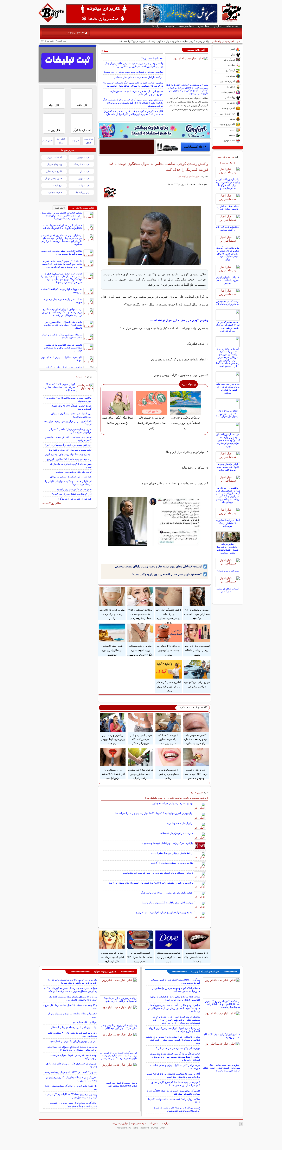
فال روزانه (54, 130)
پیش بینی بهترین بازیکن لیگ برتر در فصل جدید (73, 1041)
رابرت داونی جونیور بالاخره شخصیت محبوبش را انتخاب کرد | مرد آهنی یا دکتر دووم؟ (72, 981)
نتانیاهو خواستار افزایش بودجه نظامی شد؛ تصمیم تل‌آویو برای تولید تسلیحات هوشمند (63, 347)
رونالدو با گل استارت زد (85, 1022)
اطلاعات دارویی (54, 157)
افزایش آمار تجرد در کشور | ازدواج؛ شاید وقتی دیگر (166, 892)
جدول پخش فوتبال (53, 178)
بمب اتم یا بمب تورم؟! (152, 58)
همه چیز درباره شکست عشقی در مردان (70, 476)
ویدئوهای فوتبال (54, 164)
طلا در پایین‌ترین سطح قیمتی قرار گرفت (172, 862)
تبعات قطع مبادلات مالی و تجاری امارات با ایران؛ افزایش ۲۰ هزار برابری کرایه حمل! (175, 998)
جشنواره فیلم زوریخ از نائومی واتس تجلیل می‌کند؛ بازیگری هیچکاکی (119, 1027)
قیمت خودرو (83, 157)
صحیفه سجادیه (55, 192)
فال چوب (74, 140)
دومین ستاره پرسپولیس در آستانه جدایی (172, 803)
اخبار (239, 41)
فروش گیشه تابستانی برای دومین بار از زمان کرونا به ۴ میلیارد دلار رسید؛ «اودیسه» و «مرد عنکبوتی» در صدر (118, 1055)
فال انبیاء (54, 105)
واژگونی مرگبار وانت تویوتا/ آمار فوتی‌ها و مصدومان (167, 843)
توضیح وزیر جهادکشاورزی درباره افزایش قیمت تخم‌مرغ (164, 912)
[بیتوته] (51, 21)
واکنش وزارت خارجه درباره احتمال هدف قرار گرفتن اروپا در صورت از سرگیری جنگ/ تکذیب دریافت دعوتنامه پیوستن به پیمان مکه (228, 495)
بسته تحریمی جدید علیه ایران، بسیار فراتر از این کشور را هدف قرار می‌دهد (228, 388)
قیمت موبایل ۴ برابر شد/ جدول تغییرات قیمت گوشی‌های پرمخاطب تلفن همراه (177, 1109)
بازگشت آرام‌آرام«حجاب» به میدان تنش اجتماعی (138, 77)
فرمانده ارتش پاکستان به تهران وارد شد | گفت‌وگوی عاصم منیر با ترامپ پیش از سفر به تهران (228, 440)
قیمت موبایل (83, 178)
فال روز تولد (61, 140)
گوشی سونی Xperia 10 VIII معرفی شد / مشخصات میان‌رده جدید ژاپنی (59, 387)
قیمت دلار (84, 171)
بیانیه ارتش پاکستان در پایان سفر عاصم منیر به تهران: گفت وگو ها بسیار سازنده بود (228, 184)
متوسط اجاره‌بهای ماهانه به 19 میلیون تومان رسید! (167, 902)
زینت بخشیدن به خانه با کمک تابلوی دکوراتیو (69, 459)
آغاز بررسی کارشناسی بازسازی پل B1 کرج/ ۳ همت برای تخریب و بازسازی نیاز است (173, 1075)
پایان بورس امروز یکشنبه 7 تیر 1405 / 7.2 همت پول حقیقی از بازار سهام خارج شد (151, 882)
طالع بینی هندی (89, 140)
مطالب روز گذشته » (52, 503)
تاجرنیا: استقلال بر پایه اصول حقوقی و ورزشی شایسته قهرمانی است (157, 872)
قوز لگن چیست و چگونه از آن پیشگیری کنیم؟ (68, 445)
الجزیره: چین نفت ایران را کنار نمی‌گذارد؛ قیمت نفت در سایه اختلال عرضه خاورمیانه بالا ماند (221, 1067)
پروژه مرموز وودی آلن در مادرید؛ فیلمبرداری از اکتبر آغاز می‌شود (120, 999)
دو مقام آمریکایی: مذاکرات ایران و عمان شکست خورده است (61, 336)
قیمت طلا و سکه (81, 164)
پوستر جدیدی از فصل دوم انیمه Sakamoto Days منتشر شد (121, 1084)
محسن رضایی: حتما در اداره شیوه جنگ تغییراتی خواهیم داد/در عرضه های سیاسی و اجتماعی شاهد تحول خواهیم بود (133, 84)
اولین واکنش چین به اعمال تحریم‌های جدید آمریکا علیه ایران (228, 467)
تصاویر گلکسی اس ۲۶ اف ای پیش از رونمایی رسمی (70, 1072)
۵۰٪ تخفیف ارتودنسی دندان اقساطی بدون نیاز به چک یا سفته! (167, 574)
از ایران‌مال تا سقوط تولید (180, 823)
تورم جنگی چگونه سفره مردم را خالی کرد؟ (178, 1048)
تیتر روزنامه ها (82, 192)
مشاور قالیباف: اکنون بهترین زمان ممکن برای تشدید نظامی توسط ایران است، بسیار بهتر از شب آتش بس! (61, 215)
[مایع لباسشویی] (154, 130)
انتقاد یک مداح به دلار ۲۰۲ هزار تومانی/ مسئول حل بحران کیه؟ (227, 413)
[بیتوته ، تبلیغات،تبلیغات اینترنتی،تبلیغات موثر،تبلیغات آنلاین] (103, 13)
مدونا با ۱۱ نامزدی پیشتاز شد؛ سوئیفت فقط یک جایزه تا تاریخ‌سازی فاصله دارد (73, 998)
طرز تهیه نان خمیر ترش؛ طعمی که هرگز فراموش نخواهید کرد (70, 431)
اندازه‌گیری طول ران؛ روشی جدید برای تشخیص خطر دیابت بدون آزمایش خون (73, 1104)
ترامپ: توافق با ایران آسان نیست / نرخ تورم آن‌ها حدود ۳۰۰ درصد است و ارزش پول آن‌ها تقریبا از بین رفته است (62, 312)
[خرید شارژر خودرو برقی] (183, 147)
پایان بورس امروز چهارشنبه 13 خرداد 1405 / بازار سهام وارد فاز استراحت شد (153, 813)
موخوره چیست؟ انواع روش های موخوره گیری (68, 454)
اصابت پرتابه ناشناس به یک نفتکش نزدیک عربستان (228, 523)
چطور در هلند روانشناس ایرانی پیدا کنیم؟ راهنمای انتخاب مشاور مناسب (228, 548)
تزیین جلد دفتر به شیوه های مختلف (73, 471)
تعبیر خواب (47, 140)
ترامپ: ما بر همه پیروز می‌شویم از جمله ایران (227, 302)
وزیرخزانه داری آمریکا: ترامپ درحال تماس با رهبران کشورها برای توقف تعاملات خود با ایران (227, 253)
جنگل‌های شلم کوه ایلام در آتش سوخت (228, 228)
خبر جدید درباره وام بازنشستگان (176, 833)
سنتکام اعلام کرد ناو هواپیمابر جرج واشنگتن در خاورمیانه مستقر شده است (176, 990)
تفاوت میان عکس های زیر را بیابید (74, 489)
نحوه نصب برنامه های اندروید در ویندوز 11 (70, 449)
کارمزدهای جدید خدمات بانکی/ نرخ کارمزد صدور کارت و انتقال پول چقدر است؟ (175, 1084)
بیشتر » (104, 51)
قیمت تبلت (84, 185)
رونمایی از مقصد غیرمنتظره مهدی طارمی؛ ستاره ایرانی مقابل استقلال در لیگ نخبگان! (71, 1048)
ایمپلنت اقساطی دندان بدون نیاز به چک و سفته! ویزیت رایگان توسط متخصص (158, 566)
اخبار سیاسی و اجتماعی (223, 41)
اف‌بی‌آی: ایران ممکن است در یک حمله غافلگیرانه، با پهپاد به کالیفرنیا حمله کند (62, 227)
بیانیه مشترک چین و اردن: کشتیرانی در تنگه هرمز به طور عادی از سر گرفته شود (227, 326)
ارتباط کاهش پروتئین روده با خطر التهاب (172, 853)
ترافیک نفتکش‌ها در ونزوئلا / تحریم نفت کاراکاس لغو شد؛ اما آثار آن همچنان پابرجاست (222, 1004)
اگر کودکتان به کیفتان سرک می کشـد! (71, 494)
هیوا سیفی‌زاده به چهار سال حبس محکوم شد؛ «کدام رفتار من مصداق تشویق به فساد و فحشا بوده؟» (70, 990)
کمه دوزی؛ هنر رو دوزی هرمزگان (74, 498)
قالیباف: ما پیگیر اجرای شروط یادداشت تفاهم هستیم (227, 280)
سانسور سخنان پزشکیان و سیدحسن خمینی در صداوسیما (133, 71)
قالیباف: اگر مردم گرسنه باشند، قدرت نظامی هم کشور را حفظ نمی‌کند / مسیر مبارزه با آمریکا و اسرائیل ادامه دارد (133, 113)
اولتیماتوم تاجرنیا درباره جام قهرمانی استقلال (74, 1027)
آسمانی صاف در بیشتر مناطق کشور (227, 590)
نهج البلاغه (57, 185)
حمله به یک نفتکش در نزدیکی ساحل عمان (228, 207)
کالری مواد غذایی (54, 171)
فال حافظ (81, 105)
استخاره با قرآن (82, 130)
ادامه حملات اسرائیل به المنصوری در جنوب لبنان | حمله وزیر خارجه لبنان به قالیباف (63, 325)
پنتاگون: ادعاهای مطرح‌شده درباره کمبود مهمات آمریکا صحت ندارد (61, 252)
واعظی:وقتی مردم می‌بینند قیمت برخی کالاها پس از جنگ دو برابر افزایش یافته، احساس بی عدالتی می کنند (134, 65)
